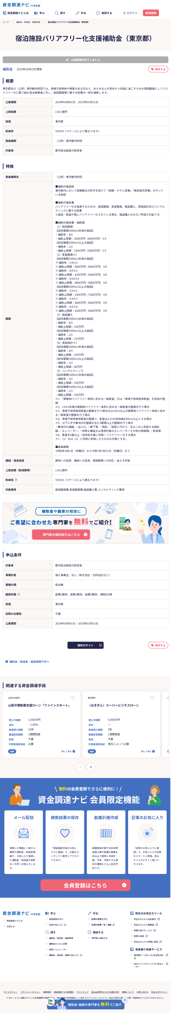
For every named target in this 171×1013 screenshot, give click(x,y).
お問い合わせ (143, 991)
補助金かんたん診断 (58, 943)
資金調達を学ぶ (56, 919)
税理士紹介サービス (143, 930)
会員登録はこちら (85, 885)
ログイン (132, 13)
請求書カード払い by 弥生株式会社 (148, 956)
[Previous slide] (80, 767)
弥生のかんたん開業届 (144, 924)
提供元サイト (85, 645)
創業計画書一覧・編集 (102, 924)
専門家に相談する (100, 938)
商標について (128, 991)
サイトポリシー (11, 991)
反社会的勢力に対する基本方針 (105, 991)
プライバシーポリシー (30, 991)
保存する (160, 69)
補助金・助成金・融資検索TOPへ (29, 662)
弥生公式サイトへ (159, 991)
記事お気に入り (56, 924)
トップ (6, 22)
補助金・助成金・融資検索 (28, 22)
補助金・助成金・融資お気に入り (64, 955)
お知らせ (11, 926)
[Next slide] (91, 767)
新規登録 (151, 13)
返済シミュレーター (58, 949)
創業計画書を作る (100, 919)
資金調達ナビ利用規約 (64, 991)
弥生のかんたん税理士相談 (146, 941)
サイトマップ (82, 991)
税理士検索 (139, 936)
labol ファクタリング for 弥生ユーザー (148, 965)
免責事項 (47, 991)
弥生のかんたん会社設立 (145, 919)
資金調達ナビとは (18, 13)
